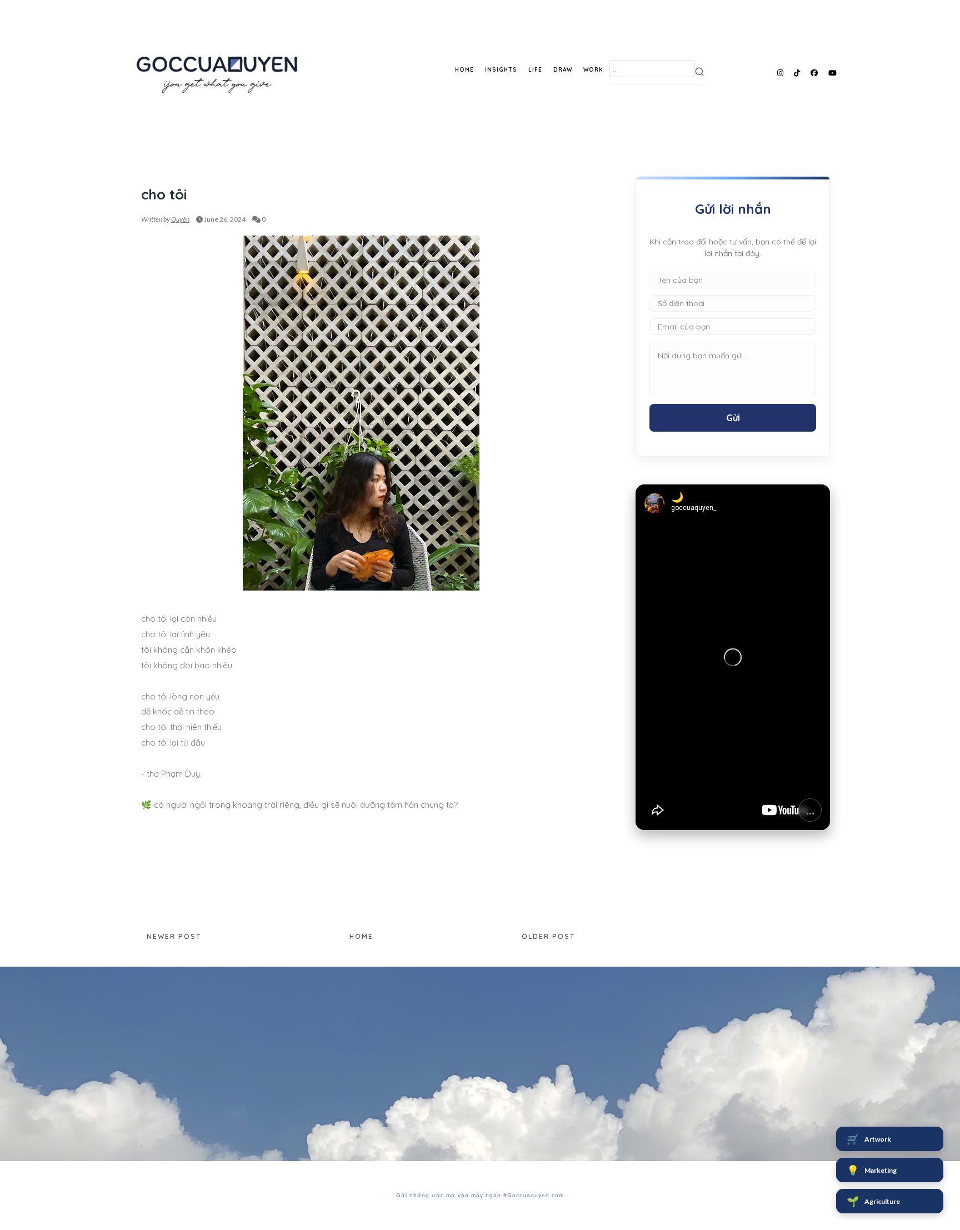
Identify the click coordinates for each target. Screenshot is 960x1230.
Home (361, 936)
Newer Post (174, 936)
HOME (464, 69)
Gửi (733, 417)
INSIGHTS (501, 69)
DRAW (562, 69)
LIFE (535, 69)
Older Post (548, 936)
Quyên (180, 219)
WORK (593, 69)
